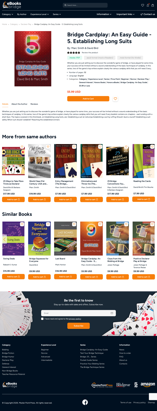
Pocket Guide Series (89, 360)
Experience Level (38, 14)
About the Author (19, 104)
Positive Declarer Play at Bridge (141, 259)
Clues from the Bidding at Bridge (115, 259)
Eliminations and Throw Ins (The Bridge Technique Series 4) (89, 182)
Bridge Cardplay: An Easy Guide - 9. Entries (90, 260)
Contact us (149, 14)
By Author (21, 14)
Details (5, 104)
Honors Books (99, 82)
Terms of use (125, 402)
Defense (5, 364)
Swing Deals (9, 258)
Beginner (125, 79)
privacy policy (75, 319)
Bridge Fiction (8, 353)
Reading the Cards (142, 181)
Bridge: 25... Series (88, 356)
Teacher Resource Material (13, 374)
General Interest (86, 82)
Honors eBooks (113, 82)
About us (123, 360)
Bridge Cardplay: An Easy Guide (134, 82)
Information (103, 14)
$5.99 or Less (84, 86)
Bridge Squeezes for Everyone (38, 259)
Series (56, 14)
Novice (133, 79)
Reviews (34, 104)
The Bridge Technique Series (92, 367)
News (121, 349)
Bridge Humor (8, 356)
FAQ (121, 356)
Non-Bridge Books (10, 371)
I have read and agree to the (62, 319)
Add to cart (12, 199)
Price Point (115, 79)
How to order (125, 353)
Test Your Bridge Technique (91, 353)
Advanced (45, 356)
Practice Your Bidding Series (92, 364)
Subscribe (78, 326)
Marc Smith (77, 48)
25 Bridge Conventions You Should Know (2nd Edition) (116, 182)
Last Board (60, 258)
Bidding (5, 349)
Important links (124, 14)
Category (6, 14)
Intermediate (46, 360)
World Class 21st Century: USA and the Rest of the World (39, 182)
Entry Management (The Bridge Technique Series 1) (64, 182)
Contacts (123, 364)
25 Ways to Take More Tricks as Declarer (13, 182)
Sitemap (151, 402)
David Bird (92, 48)
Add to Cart (88, 98)
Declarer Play (143, 79)
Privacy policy (139, 402)
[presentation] (4, 161)
